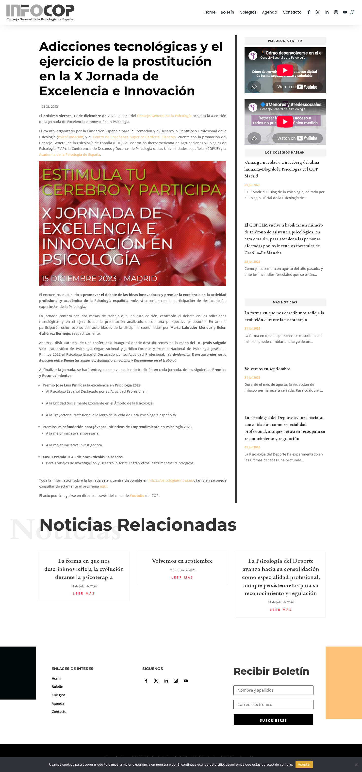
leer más (84, 593)
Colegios (248, 12)
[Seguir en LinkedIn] (166, 681)
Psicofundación (70, 137)
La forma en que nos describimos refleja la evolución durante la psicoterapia (84, 569)
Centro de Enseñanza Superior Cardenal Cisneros (134, 137)
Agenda (269, 12)
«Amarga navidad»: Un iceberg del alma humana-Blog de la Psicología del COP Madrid (282, 169)
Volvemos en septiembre (267, 369)
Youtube (137, 495)
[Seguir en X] (156, 681)
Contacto (292, 12)
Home (209, 12)
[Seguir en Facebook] (146, 681)
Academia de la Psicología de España (69, 154)
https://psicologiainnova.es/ (171, 480)
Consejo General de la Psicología (165, 115)
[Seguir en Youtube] (186, 681)
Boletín (227, 12)
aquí (103, 486)
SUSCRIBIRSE (273, 720)
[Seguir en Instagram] (176, 681)
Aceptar (304, 764)
